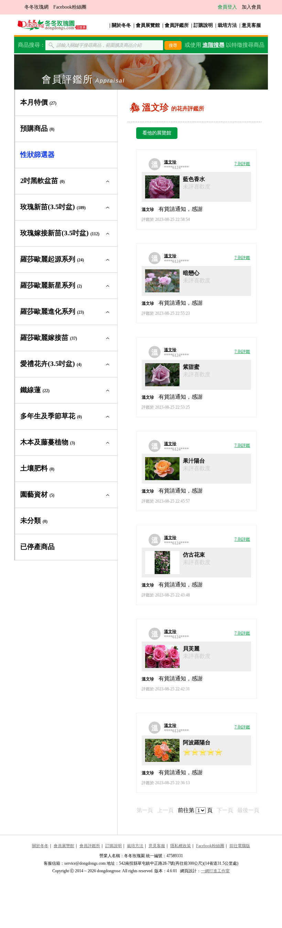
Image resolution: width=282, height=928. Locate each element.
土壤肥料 (37, 468)
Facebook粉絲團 (69, 7)
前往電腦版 (239, 845)
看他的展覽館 (156, 133)
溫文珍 (170, 162)
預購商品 (37, 128)
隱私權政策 (180, 845)
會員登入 (227, 7)
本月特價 (38, 102)
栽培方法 (227, 25)
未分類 (33, 520)
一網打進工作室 (215, 870)
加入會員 (251, 7)
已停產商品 (37, 546)
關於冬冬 (121, 25)
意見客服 (251, 25)
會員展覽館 (148, 25)
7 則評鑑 (242, 163)
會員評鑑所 (177, 25)
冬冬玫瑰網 (36, 7)
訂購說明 (203, 25)
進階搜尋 (214, 45)
